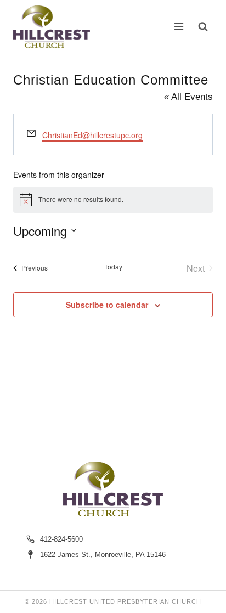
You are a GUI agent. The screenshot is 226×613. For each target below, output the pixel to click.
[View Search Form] (203, 26)
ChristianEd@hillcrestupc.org (92, 135)
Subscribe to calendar (107, 304)
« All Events (188, 97)
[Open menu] (179, 26)
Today (113, 266)
